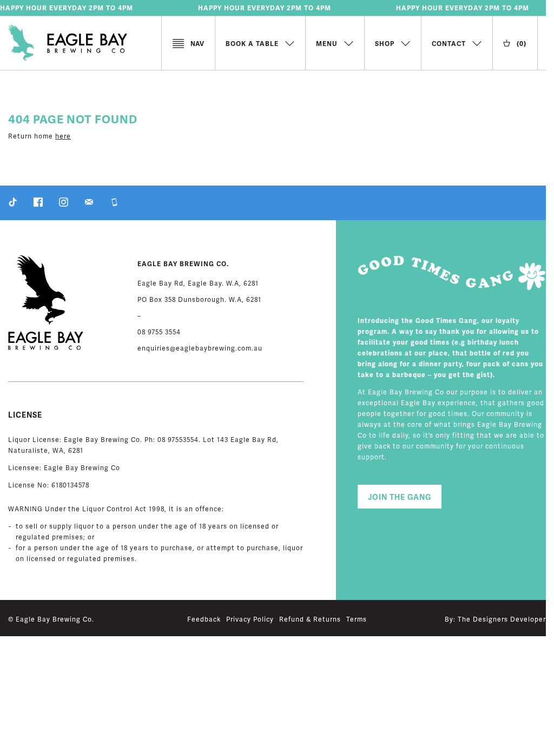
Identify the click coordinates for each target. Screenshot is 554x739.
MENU (327, 44)
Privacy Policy (250, 620)
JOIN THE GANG (399, 497)
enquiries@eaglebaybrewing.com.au (199, 349)
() (521, 44)
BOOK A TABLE (252, 44)
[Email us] (89, 205)
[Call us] (114, 205)
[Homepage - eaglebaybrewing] (84, 44)
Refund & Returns (310, 620)
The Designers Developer (502, 620)
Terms (356, 620)
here (63, 137)
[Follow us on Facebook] (38, 205)
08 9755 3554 (159, 332)
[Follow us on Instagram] (63, 205)
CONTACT (449, 44)
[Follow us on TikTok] (12, 205)
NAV (197, 44)
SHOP (384, 44)
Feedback (204, 620)
